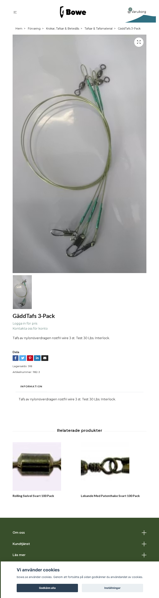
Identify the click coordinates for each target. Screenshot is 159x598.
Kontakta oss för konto (30, 328)
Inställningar (112, 587)
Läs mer (19, 555)
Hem (18, 28)
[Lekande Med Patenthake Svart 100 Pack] (113, 466)
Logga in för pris (25, 323)
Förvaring (34, 28)
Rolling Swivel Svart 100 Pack (33, 496)
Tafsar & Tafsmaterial (98, 28)
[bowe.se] (73, 12)
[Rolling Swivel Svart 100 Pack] (45, 466)
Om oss (19, 532)
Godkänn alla (47, 587)
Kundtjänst (21, 544)
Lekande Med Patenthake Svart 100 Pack (110, 496)
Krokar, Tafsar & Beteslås (62, 28)
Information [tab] (31, 386)
